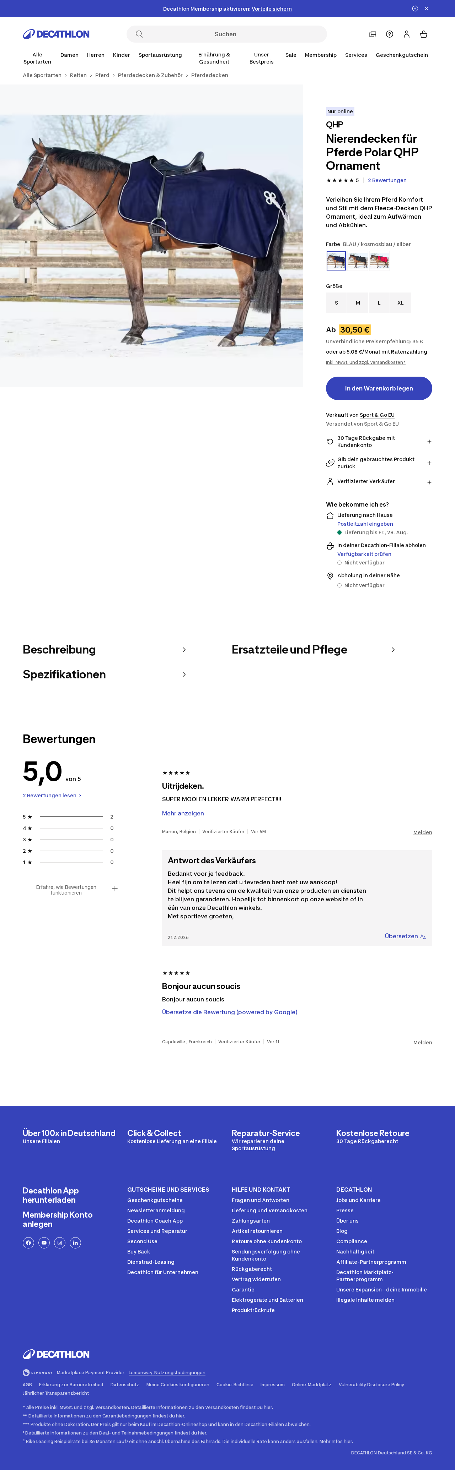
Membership (321, 55)
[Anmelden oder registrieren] (406, 34)
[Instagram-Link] (59, 1242)
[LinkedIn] (75, 1242)
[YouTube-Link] (44, 1242)
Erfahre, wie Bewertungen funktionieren (66, 890)
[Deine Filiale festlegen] (372, 34)
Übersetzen (401, 936)
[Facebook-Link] (28, 1242)
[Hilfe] (389, 34)
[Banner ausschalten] (415, 8)
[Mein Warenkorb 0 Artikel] (423, 34)
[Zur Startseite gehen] (56, 34)
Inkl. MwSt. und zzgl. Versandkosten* (366, 362)
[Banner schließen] (426, 8)
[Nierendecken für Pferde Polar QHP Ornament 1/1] (151, 235)
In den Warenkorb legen (379, 388)
